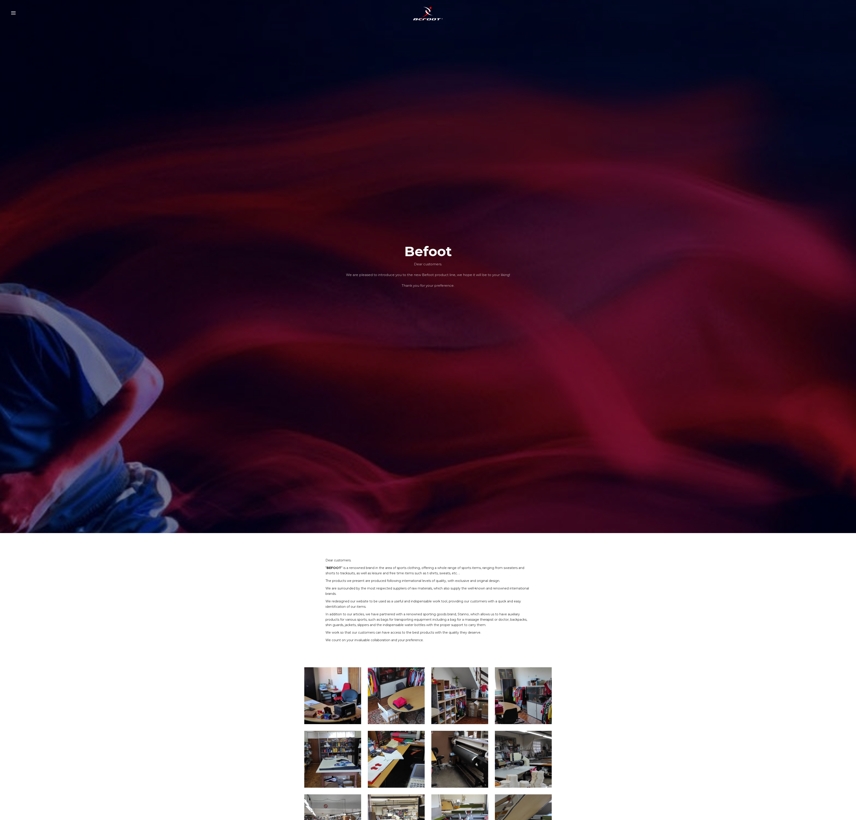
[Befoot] (428, 13)
